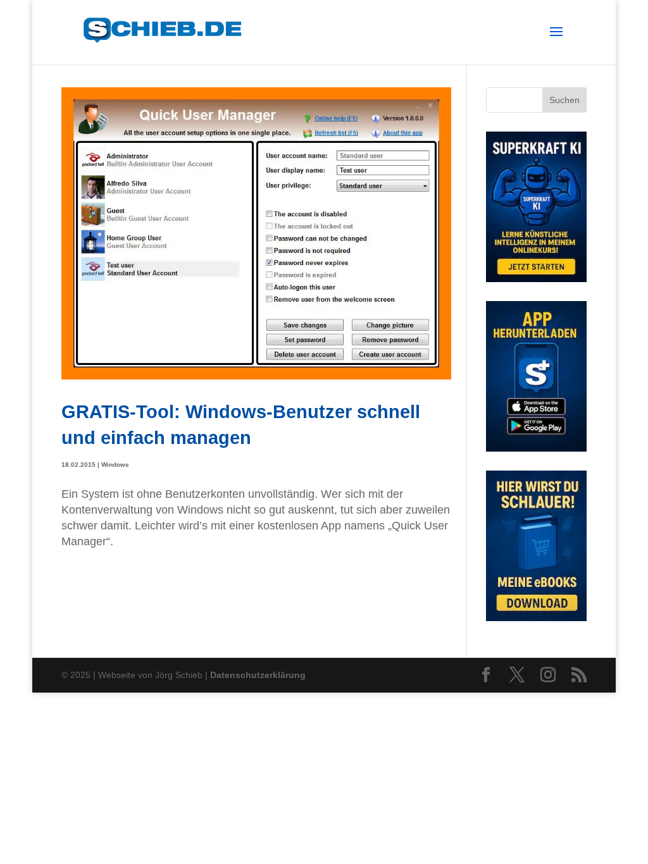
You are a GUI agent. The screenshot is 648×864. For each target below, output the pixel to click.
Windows (115, 464)
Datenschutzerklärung (258, 675)
